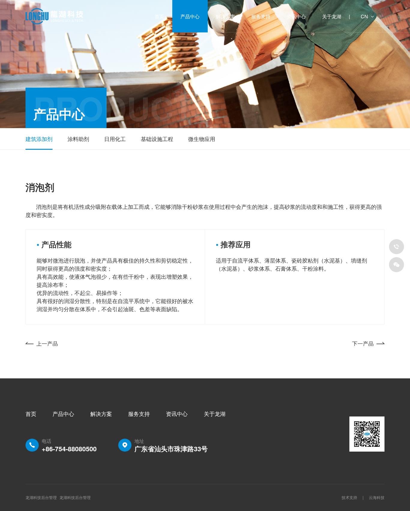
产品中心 (63, 413)
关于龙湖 (214, 413)
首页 (31, 413)
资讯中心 (177, 413)
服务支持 (139, 413)
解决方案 (101, 413)
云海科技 (376, 497)
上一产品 (47, 343)
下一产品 (363, 343)
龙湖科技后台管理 (75, 497)
